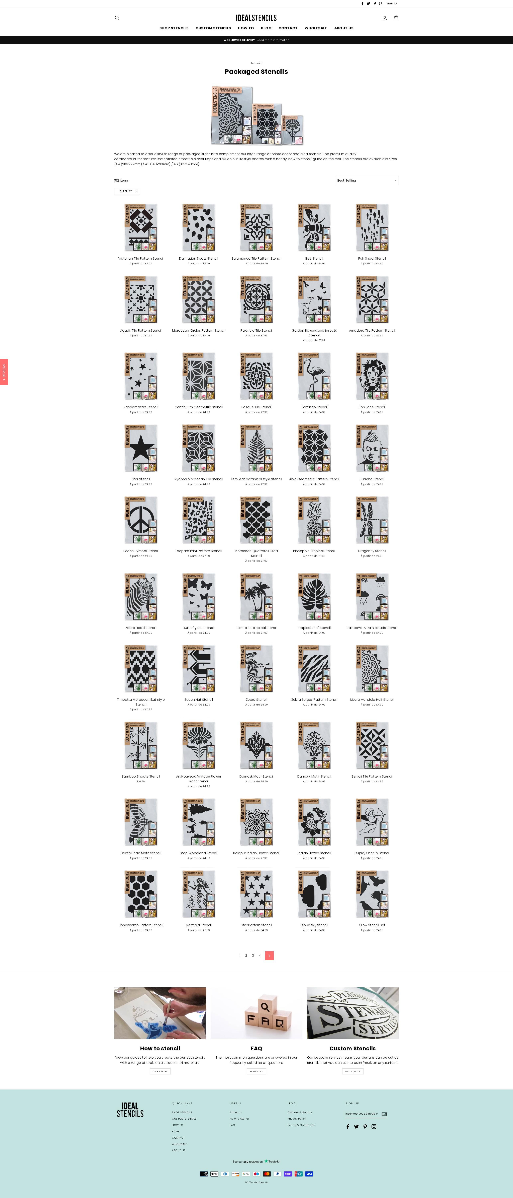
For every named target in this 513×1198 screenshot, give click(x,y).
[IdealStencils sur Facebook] (347, 1126)
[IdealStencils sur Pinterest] (365, 1126)
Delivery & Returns (300, 1112)
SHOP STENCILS (174, 27)
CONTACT (288, 27)
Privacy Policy (297, 1118)
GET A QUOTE (353, 1071)
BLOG (266, 27)
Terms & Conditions (301, 1125)
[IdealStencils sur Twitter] (356, 1126)
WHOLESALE (316, 27)
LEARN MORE (160, 1071)
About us (236, 1112)
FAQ (232, 1125)
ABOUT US (344, 27)
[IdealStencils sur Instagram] (374, 1126)
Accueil (255, 63)
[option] (256, 40)
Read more (256, 1071)
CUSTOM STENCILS (213, 27)
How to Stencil (239, 1118)
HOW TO (246, 27)
